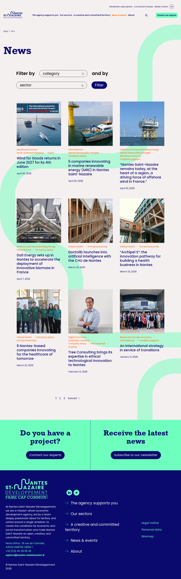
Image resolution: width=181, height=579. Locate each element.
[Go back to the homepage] (31, 489)
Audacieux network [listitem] (79, 340)
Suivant (73, 398)
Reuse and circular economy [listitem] (136, 337)
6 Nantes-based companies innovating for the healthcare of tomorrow (36, 352)
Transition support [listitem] (130, 159)
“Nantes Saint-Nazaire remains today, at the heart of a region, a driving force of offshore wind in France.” (140, 173)
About (131, 15)
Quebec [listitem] (72, 346)
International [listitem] (75, 149)
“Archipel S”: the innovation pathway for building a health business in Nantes (140, 258)
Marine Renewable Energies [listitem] (84, 152)
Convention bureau (143, 6)
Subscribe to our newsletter (136, 455)
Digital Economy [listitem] (77, 337)
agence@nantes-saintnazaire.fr (25, 555)
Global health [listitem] (76, 246)
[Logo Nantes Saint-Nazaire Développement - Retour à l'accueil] (13, 15)
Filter (99, 85)
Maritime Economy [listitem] (27, 149)
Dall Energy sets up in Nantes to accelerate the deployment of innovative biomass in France (38, 263)
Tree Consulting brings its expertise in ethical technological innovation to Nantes (90, 358)
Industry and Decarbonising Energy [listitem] (139, 149)
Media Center (161, 6)
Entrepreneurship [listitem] (97, 246)
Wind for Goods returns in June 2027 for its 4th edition (39, 162)
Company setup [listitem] (77, 156)
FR (172, 6)
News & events (119, 15)
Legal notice (150, 523)
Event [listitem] (51, 152)
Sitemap (147, 536)
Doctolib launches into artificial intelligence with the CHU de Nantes (89, 256)
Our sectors (66, 15)
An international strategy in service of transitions (142, 348)
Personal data (151, 530)
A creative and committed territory (92, 15)
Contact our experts (45, 455)
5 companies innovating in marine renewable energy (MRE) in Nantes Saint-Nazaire (89, 167)
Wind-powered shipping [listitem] (30, 152)
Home (6, 31)
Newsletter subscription (120, 6)
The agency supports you (45, 15)
